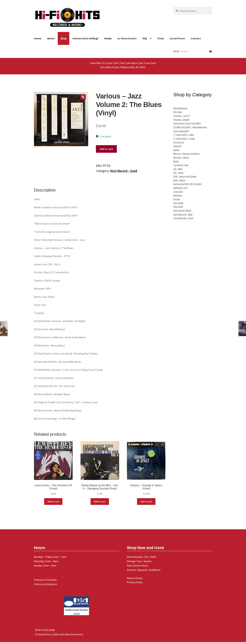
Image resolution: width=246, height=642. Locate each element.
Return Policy (134, 578)
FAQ (144, 38)
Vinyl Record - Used (123, 171)
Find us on (45, 579)
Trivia (160, 38)
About (51, 38)
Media (108, 38)
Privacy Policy (135, 582)
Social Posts (177, 38)
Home (37, 38)
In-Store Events (127, 38)
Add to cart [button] (53, 501)
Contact (196, 38)
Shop (63, 38)
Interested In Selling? (85, 38)
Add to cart (106, 149)
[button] (83, 97)
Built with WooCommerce (68, 634)
